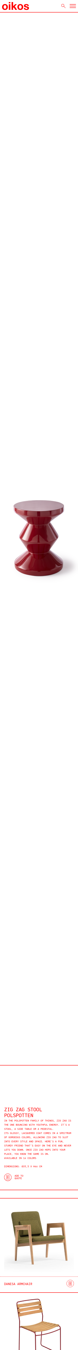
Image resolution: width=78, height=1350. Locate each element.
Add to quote (19, 1177)
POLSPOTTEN (18, 1115)
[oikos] (15, 6)
